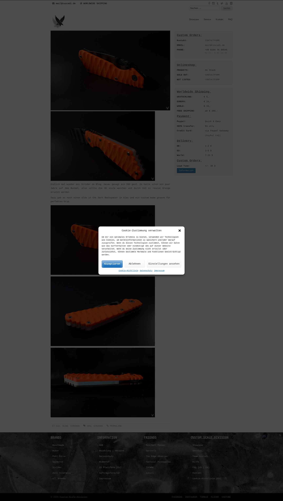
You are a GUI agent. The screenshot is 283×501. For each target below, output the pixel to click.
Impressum (159, 271)
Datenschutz (146, 271)
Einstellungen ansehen (164, 264)
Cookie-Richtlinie (128, 271)
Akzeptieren (112, 264)
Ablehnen (135, 264)
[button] (179, 230)
